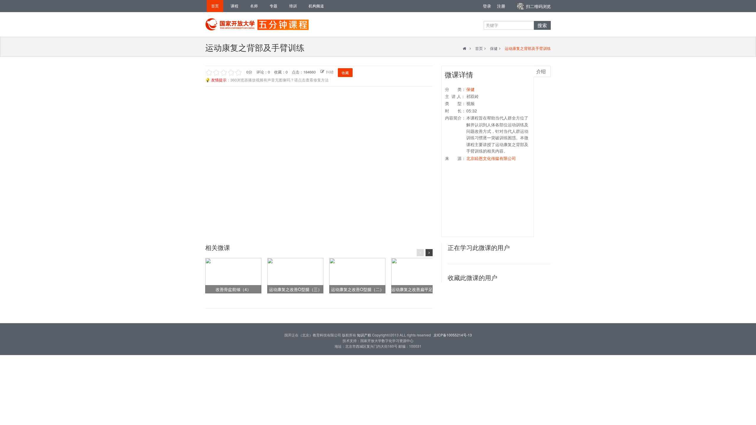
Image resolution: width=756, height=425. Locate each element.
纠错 (330, 72)
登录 (487, 6)
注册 (501, 6)
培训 (293, 6)
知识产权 (364, 334)
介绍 (541, 71)
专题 (273, 6)
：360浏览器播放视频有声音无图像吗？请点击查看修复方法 (270, 80)
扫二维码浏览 (538, 6)
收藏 (345, 72)
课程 (234, 6)
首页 (215, 6)
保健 (494, 48)
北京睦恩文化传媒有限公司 (491, 158)
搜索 (542, 25)
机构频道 (316, 6)
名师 (254, 6)
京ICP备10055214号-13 (453, 334)
